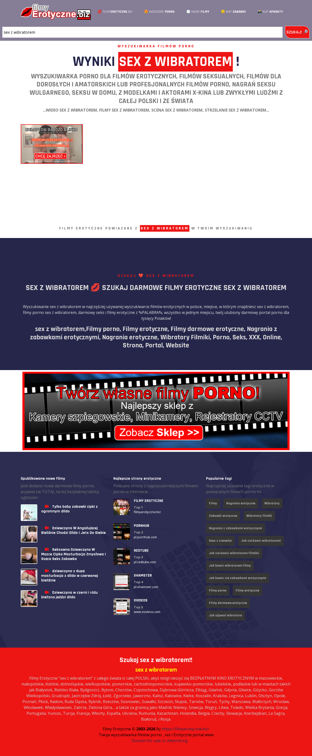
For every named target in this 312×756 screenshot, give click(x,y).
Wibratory (272, 503)
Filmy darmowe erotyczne (228, 603)
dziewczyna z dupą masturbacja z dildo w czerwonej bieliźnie (69, 576)
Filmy (213, 503)
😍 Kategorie (159, 12)
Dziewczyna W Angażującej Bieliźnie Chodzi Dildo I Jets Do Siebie (73, 530)
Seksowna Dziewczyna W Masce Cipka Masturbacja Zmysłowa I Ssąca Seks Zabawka (73, 554)
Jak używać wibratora (225, 615)
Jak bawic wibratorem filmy (230, 565)
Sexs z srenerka (220, 541)
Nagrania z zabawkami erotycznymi (235, 528)
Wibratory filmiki (259, 516)
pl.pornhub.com (145, 537)
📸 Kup (270, 12)
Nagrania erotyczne (240, 503)
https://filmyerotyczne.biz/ (185, 729)
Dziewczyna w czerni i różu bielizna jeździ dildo (69, 595)
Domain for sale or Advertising (160, 740)
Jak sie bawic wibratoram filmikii (234, 553)
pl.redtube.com (145, 562)
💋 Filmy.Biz (115, 12)
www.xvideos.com (147, 612)
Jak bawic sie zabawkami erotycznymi (237, 578)
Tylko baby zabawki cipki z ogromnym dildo (69, 509)
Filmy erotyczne (247, 590)
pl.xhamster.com (146, 587)
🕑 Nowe (197, 12)
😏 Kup (233, 12)
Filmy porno (217, 590)
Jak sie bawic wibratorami (261, 541)
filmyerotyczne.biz (147, 512)
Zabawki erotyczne (223, 516)
